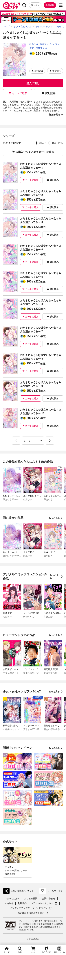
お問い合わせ (48, 898)
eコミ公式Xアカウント (19, 892)
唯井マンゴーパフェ (50, 44)
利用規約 (22, 903)
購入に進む (33, 83)
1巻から (43, 143)
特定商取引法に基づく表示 (33, 913)
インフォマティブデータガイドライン (28, 908)
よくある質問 (30, 898)
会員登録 (49, 5)
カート (33, 952)
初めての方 (46, 952)
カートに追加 (19, 93)
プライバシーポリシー (44, 903)
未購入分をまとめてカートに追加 (35, 151)
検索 (20, 952)
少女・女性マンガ (38, 48)
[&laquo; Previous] (16, 441)
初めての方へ (13, 898)
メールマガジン (55, 891)
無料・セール (59, 952)
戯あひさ (33, 44)
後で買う (56, 71)
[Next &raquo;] (50, 441)
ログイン (35, 5)
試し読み (50, 93)
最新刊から (57, 143)
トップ (6, 952)
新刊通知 (38, 71)
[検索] (24, 5)
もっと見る (54, 518)
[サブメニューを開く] (60, 5)
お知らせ (8, 903)
